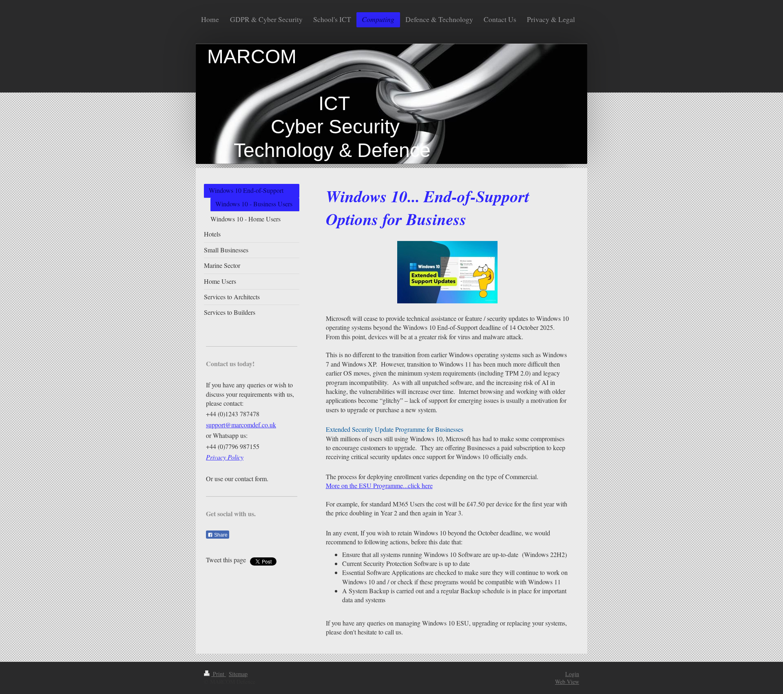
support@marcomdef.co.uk (241, 424)
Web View (567, 681)
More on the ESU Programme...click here (379, 485)
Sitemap (238, 674)
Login (572, 674)
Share (220, 535)
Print (218, 674)
